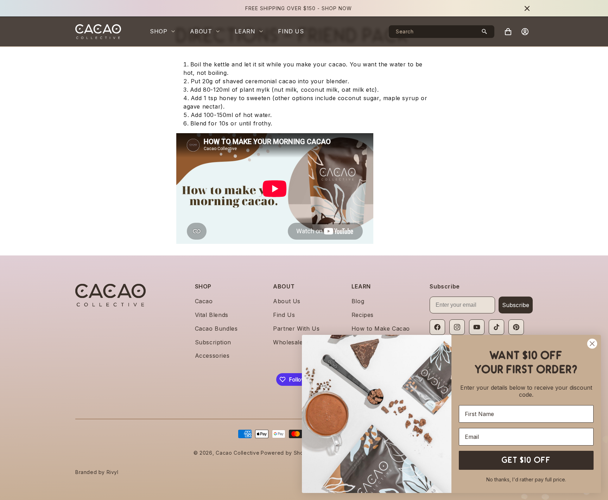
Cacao (204, 301)
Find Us (284, 314)
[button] (166, 31)
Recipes (363, 314)
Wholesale (288, 342)
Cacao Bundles (216, 328)
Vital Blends (211, 314)
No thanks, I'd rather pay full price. (526, 479)
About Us (286, 301)
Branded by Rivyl (97, 472)
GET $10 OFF (526, 460)
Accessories (212, 355)
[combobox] (441, 31)
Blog (358, 301)
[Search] (484, 31)
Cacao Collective (237, 453)
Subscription (213, 342)
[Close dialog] (592, 343)
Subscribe (515, 305)
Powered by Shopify (287, 453)
